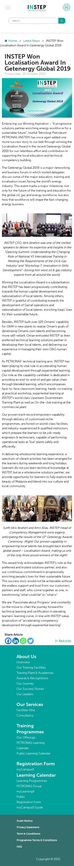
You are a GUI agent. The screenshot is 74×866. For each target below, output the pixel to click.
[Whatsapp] (23, 641)
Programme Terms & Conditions (37, 840)
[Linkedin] (15, 641)
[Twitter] (30, 641)
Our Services (30, 704)
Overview (23, 662)
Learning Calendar (36, 775)
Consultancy (25, 715)
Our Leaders (25, 694)
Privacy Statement (28, 827)
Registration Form (36, 763)
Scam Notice (25, 820)
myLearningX (25, 791)
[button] (63, 641)
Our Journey (25, 683)
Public (21, 797)
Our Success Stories (30, 689)
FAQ (19, 846)
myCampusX (25, 769)
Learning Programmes (32, 781)
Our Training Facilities (31, 667)
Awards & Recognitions (32, 678)
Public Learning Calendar (34, 753)
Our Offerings (26, 737)
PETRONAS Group (29, 786)
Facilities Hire (26, 710)
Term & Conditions (28, 833)
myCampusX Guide (30, 807)
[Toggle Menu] (8, 8)
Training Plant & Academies (35, 673)
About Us (26, 656)
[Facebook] (8, 641)
